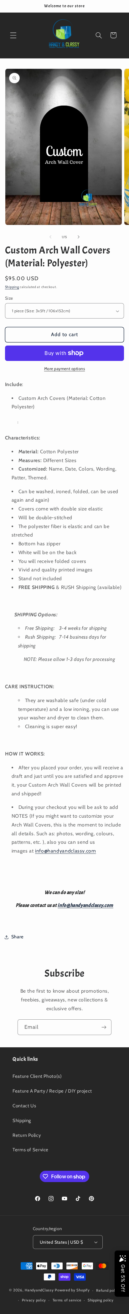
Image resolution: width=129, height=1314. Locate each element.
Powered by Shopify (72, 1290)
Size (9, 298)
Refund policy (108, 1290)
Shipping (12, 287)
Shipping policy (101, 1300)
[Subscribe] (104, 1027)
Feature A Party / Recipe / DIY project (52, 1091)
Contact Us (24, 1106)
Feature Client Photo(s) (37, 1076)
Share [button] (17, 937)
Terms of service (67, 1300)
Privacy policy (34, 1300)
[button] (13, 35)
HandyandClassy (40, 1290)
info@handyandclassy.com (65, 851)
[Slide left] (50, 237)
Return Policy (27, 1135)
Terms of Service (31, 1150)
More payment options (64, 368)
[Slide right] (78, 237)
